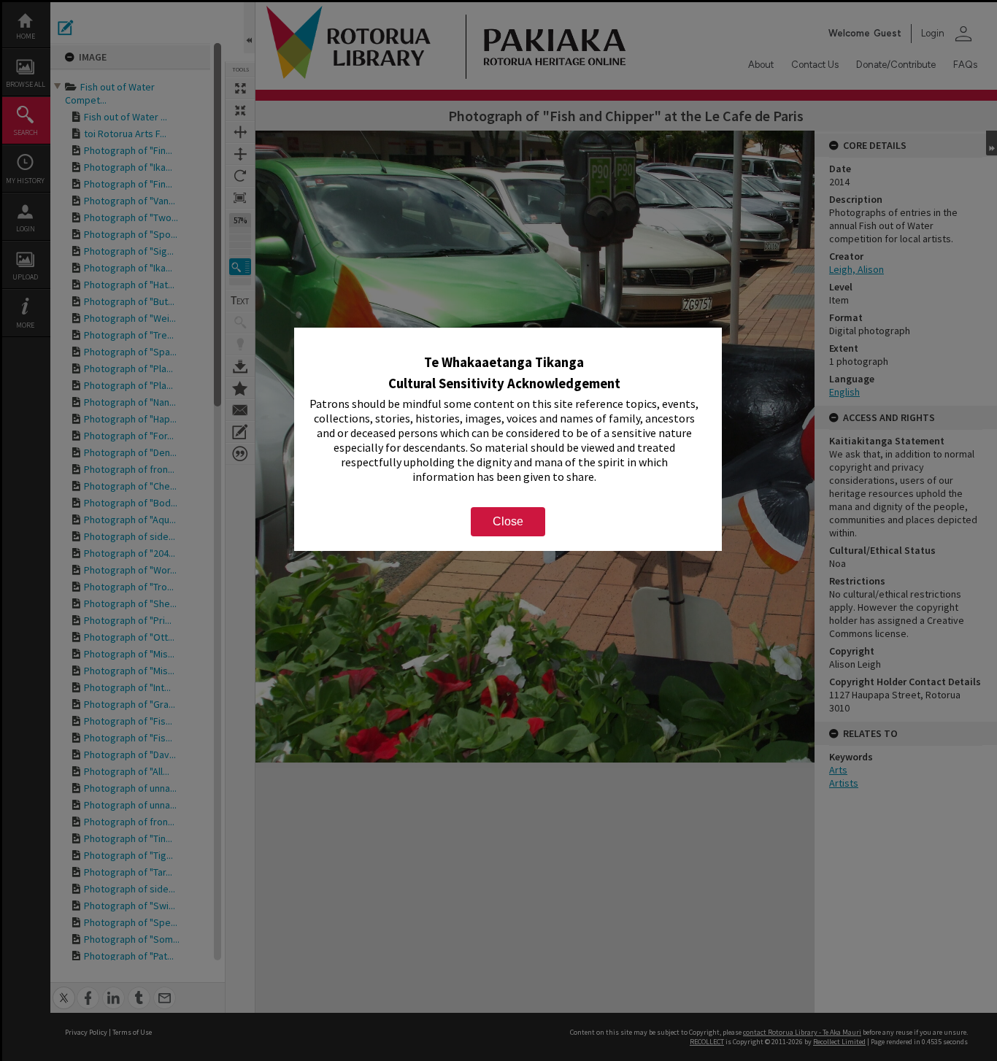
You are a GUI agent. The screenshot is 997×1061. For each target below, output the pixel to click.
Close (508, 521)
